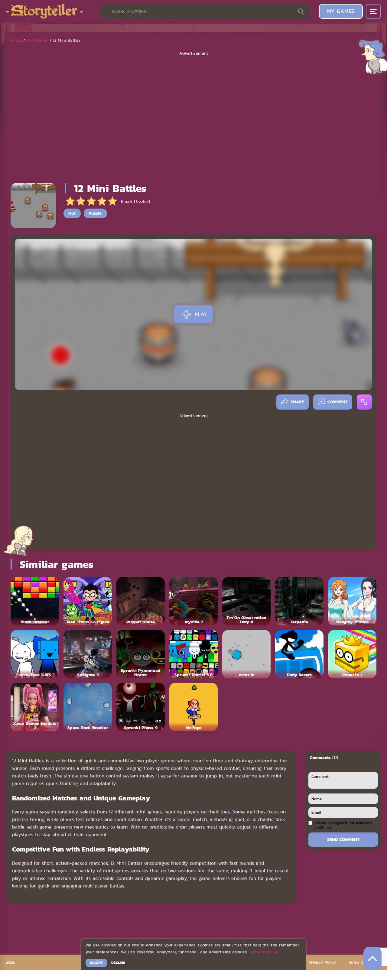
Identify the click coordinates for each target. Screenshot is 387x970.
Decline (118, 962)
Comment (337, 401)
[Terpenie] (299, 601)
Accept (96, 962)
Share (297, 401)
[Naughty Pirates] (352, 601)
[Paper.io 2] (352, 654)
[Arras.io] (246, 654)
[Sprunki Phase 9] (140, 707)
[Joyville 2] (193, 601)
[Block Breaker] (35, 601)
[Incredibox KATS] (35, 654)
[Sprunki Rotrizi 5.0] (193, 654)
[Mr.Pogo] (193, 707)
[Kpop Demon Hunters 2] (35, 707)
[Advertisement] (193, 117)
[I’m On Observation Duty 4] (246, 601)
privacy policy (264, 952)
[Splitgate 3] (87, 654)
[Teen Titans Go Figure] (87, 601)
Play (201, 314)
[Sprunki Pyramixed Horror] (140, 654)
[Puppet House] (140, 601)
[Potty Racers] (299, 654)
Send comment (343, 839)
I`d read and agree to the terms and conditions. (343, 825)
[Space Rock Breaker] (87, 707)
